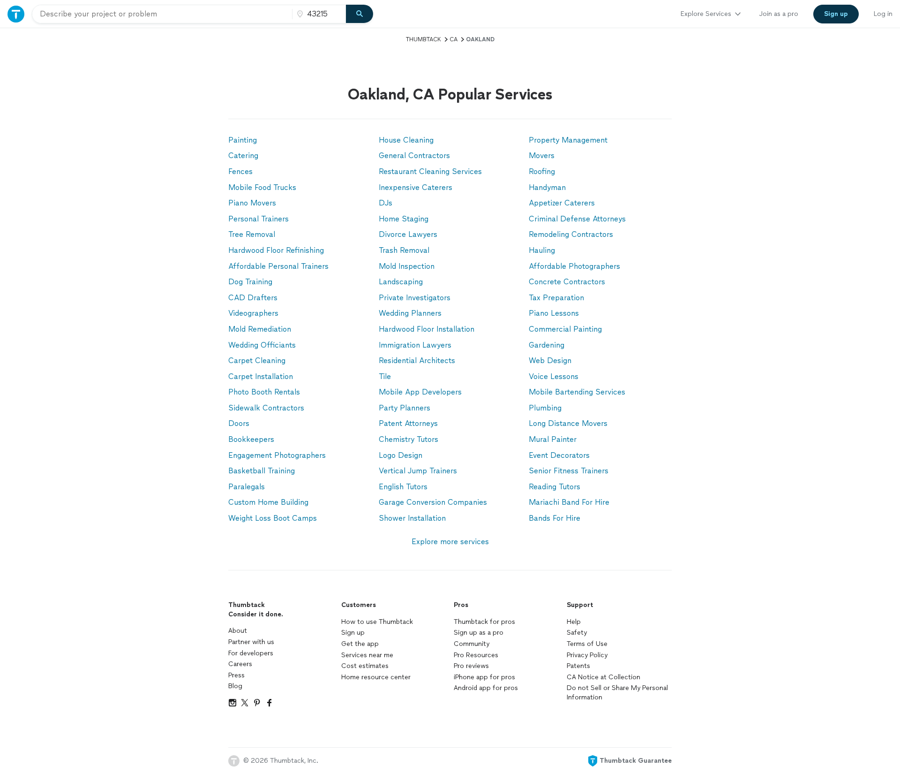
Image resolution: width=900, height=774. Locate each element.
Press (236, 675)
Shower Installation (412, 518)
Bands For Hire (554, 518)
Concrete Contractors (567, 281)
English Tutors (403, 486)
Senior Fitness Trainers (568, 470)
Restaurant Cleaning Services (430, 171)
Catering (243, 155)
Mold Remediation (259, 329)
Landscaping (401, 281)
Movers (542, 155)
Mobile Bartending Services (577, 391)
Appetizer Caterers (562, 202)
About (237, 631)
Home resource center (376, 677)
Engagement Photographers (277, 455)
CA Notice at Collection (603, 677)
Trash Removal (404, 250)
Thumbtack (423, 39)
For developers (250, 653)
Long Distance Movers (568, 423)
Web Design (550, 360)
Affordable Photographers (574, 266)
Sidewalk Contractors (266, 407)
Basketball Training (261, 470)
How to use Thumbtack (377, 622)
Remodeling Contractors (571, 234)
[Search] (359, 14)
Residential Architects (417, 360)
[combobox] (162, 14)
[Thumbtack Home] (16, 14)
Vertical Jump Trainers (418, 470)
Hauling (542, 250)
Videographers (253, 313)
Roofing (542, 171)
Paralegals (246, 486)
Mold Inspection (407, 266)
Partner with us (251, 642)
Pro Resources (476, 655)
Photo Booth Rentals (264, 391)
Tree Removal (251, 234)
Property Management (568, 140)
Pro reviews (471, 666)
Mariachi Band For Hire (569, 502)
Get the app (360, 644)
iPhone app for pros (484, 677)
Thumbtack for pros (484, 622)
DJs (385, 202)
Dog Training (250, 281)
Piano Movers (252, 202)
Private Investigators (414, 297)
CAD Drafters (253, 297)
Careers (240, 664)
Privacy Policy (587, 655)
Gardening (546, 345)
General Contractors (414, 155)
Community (471, 644)
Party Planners (404, 407)
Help (574, 622)
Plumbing (545, 407)
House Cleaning (406, 140)
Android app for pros (486, 688)
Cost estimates (365, 666)
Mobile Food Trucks (262, 187)
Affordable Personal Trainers (278, 266)
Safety (577, 633)
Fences (240, 171)
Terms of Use (587, 644)
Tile (385, 376)
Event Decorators (559, 455)
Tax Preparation (556, 297)
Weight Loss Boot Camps (272, 518)
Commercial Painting (565, 329)
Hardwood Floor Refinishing (276, 250)
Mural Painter (553, 439)
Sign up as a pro (478, 633)
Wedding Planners (410, 313)
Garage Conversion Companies (433, 502)
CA (454, 39)
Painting (242, 140)
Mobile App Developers (420, 391)
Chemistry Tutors (408, 439)
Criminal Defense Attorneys (577, 218)
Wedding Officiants (262, 345)
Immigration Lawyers (415, 345)
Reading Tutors (554, 486)
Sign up (353, 633)
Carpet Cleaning (256, 360)
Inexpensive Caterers (415, 187)
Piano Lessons (554, 313)
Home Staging (403, 218)
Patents (578, 666)
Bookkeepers (251, 439)
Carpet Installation (260, 376)
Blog (235, 686)
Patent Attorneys (408, 423)
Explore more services (450, 541)
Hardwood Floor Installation (426, 329)
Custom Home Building (268, 502)
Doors (238, 423)
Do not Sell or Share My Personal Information (617, 692)
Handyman (547, 187)
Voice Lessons (553, 376)
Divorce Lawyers (408, 234)
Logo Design (400, 455)
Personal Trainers (258, 218)
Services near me (367, 655)
